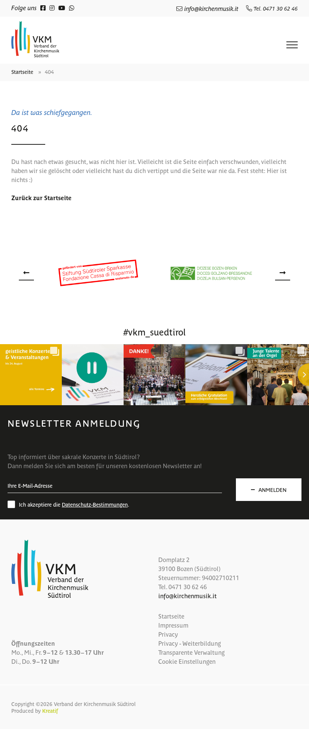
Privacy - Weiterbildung (189, 643)
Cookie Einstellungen (187, 661)
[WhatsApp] (71, 7)
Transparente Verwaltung (191, 652)
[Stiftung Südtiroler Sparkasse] (98, 273)
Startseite (22, 71)
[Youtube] (61, 7)
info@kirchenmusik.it (211, 8)
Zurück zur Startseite (41, 197)
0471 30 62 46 (187, 586)
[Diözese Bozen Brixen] (211, 273)
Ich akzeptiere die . (74, 504)
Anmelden (272, 489)
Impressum (173, 625)
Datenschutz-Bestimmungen (95, 504)
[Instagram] (52, 7)
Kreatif (50, 710)
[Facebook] (43, 7)
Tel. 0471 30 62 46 (275, 8)
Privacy (168, 634)
